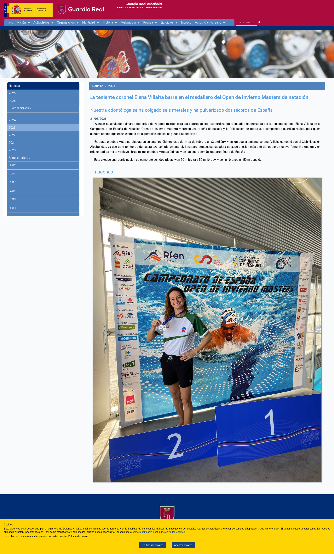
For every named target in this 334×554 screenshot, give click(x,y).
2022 (12, 135)
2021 (12, 143)
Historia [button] (108, 22)
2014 (13, 208)
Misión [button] (22, 22)
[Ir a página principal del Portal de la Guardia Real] (80, 6)
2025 (12, 101)
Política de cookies (152, 545)
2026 (12, 93)
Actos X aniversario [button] (208, 22)
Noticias (14, 86)
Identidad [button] (89, 22)
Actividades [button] (41, 22)
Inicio (9, 22)
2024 (12, 120)
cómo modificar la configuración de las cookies (158, 531)
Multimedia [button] (128, 22)
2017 (13, 182)
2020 (12, 150)
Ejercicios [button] (167, 22)
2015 (13, 199)
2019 (13, 165)
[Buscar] (259, 22)
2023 (12, 127)
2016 (13, 190)
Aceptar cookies (183, 545)
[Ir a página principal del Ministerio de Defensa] (28, 6)
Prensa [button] (148, 22)
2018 (13, 173)
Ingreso (186, 22)
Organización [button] (66, 22)
